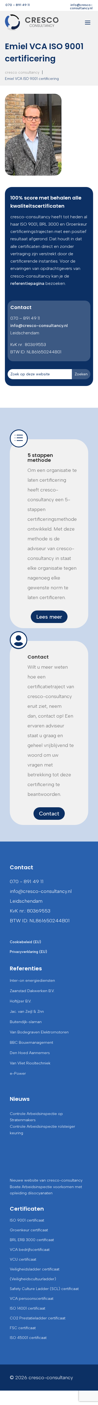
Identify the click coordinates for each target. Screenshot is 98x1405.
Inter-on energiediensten (32, 980)
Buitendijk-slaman (26, 1022)
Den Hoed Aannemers (30, 1053)
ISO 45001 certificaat (28, 1337)
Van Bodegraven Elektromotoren (39, 1032)
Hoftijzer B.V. (20, 1001)
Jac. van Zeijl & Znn (27, 1011)
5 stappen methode (40, 457)
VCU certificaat (23, 1259)
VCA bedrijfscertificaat (30, 1249)
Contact (38, 656)
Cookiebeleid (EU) (25, 942)
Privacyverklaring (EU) (28, 952)
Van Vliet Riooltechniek (30, 1063)
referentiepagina (27, 283)
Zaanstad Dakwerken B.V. (32, 991)
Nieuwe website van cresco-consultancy (46, 1180)
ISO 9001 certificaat (27, 1220)
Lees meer (49, 616)
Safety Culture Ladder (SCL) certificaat (44, 1288)
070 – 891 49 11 (17, 5)
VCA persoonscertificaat (31, 1298)
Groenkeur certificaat (29, 1230)
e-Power (18, 1073)
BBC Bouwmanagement (31, 1042)
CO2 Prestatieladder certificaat (37, 1318)
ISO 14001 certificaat (27, 1308)
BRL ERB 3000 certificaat (32, 1240)
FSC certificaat (23, 1328)
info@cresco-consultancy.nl (81, 6)
